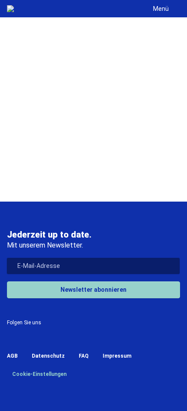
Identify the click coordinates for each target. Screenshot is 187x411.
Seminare (45, 162)
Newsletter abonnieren (93, 289)
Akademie (99, 142)
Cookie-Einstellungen (39, 374)
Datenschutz (48, 356)
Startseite (47, 142)
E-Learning (98, 162)
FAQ (84, 356)
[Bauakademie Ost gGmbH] (10, 8)
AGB (12, 356)
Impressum (117, 356)
